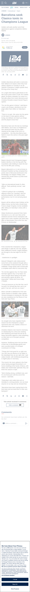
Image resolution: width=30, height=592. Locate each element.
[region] (15, 566)
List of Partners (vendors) (8, 575)
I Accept (15, 579)
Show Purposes (15, 589)
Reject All (15, 584)
